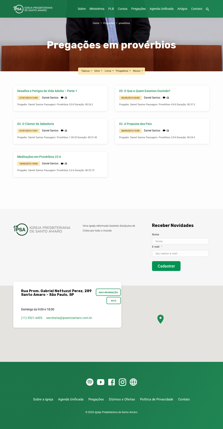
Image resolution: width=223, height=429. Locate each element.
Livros (108, 71)
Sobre (82, 9)
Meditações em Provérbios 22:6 (39, 157)
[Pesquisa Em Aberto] (208, 9)
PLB (111, 9)
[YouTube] (100, 382)
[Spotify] (89, 382)
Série (97, 71)
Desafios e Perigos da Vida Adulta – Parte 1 (47, 91)
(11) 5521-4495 (31, 318)
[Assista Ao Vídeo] (62, 98)
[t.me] (133, 382)
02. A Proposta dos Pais (135, 124)
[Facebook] (111, 382)
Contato (196, 9)
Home (96, 23)
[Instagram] (122, 382)
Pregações (138, 9)
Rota (113, 301)
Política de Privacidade (156, 399)
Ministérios (97, 9)
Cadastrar (166, 266)
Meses (137, 71)
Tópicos (85, 71)
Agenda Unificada (162, 9)
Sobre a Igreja (43, 399)
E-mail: (156, 246)
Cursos (122, 9)
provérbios (124, 23)
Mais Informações (108, 292)
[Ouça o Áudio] (65, 97)
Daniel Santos (50, 97)
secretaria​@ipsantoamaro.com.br (69, 318)
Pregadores (122, 71)
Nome (155, 234)
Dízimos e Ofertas (122, 399)
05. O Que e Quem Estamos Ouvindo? (144, 91)
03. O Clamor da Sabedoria (35, 124)
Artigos (182, 9)
